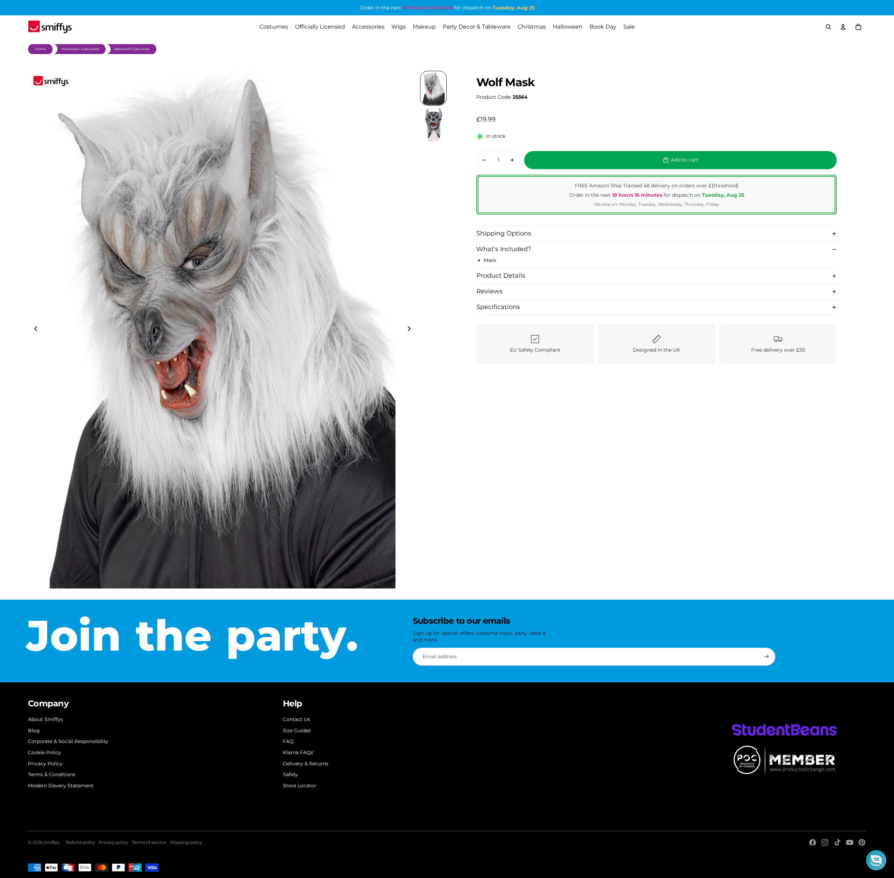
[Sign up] (766, 657)
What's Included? (503, 249)
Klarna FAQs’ (298, 752)
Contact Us (296, 719)
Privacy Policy (45, 763)
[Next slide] (411, 329)
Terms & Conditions (51, 774)
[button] (876, 860)
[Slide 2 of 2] (433, 124)
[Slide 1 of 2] (433, 88)
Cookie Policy (44, 752)
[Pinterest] (862, 842)
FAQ (288, 741)
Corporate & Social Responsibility (68, 741)
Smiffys (51, 842)
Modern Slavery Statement (61, 785)
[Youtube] (849, 842)
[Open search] (828, 27)
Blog (34, 730)
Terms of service (149, 842)
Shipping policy (186, 842)
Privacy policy (113, 842)
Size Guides (297, 730)
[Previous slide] (33, 329)
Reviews (489, 291)
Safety (290, 774)
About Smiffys (45, 719)
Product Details (500, 275)
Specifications (498, 307)
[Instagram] (825, 842)
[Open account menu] (843, 27)
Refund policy (80, 842)
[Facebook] (812, 842)
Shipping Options (503, 233)
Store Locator (299, 785)
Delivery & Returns (305, 763)
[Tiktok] (837, 842)
